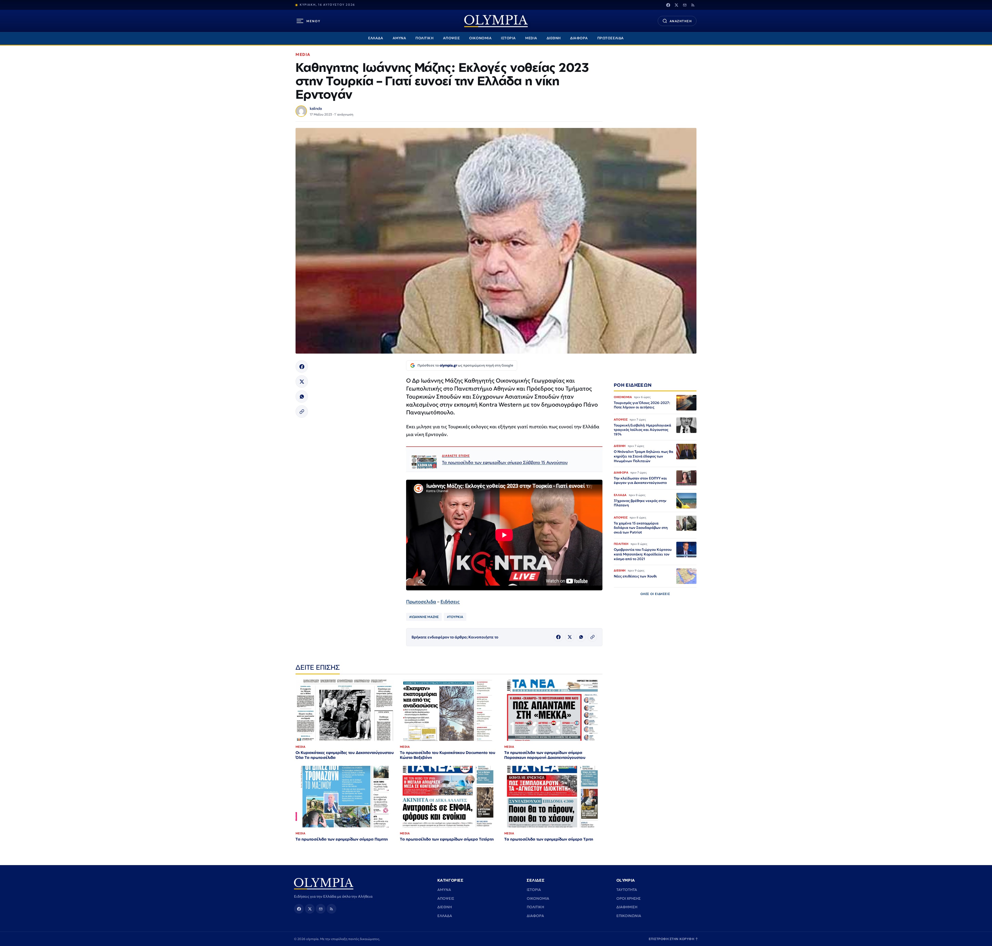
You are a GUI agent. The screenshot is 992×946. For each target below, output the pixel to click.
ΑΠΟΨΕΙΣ (451, 38)
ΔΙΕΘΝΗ (554, 38)
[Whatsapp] (302, 396)
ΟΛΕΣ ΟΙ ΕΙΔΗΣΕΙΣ (655, 594)
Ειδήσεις (450, 602)
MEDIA (531, 38)
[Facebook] (668, 5)
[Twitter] (676, 5)
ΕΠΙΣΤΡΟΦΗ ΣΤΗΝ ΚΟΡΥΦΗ (673, 939)
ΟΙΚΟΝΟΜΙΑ (480, 38)
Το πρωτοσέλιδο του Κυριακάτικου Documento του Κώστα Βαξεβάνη (447, 755)
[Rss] (692, 5)
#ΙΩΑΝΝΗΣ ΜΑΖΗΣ (424, 617)
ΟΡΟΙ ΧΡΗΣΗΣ (628, 898)
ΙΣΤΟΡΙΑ (508, 38)
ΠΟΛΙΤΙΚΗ (424, 38)
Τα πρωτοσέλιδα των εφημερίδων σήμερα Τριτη (548, 839)
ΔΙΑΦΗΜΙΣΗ (626, 907)
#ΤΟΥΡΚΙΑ (455, 617)
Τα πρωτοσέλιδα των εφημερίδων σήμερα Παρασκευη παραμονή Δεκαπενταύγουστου (544, 755)
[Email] (684, 5)
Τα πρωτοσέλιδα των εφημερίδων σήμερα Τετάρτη (447, 839)
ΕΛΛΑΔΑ (375, 38)
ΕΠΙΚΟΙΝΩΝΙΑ (628, 915)
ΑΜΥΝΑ (399, 38)
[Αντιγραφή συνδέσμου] (302, 411)
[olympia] (496, 21)
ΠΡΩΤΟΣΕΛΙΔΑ (610, 38)
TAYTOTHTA (626, 889)
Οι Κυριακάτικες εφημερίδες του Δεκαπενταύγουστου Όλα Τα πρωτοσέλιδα (345, 755)
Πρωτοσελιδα (421, 602)
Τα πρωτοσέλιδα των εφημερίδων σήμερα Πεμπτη (342, 839)
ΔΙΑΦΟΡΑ (579, 38)
